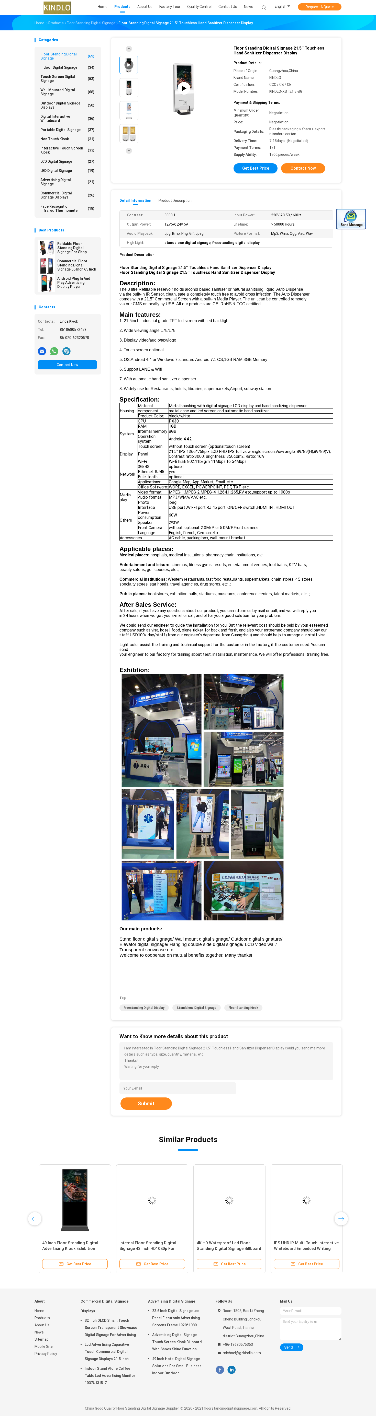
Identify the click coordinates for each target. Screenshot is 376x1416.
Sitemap (42, 1339)
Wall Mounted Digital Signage (67, 92)
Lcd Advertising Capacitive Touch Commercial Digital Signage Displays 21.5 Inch (107, 1351)
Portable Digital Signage (67, 130)
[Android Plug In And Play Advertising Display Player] (46, 283)
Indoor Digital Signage (67, 67)
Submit (146, 1104)
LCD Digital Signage (67, 161)
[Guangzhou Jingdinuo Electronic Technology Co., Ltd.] (57, 8)
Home (39, 1311)
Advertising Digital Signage (67, 182)
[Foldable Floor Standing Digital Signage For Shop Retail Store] (46, 248)
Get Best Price (255, 168)
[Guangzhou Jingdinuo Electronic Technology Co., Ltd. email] (42, 351)
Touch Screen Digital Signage (67, 79)
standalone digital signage (196, 1008)
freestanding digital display (144, 1008)
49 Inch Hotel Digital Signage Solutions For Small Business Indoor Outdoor (177, 1366)
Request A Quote (320, 7)
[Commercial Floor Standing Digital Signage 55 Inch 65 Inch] (46, 266)
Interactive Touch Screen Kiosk (67, 150)
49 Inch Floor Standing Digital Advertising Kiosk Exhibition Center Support (66, 1249)
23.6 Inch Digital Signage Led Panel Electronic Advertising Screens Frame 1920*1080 (176, 1318)
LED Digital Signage (67, 171)
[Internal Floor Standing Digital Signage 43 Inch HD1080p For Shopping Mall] (148, 1200)
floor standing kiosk (243, 1008)
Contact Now (67, 365)
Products (42, 1318)
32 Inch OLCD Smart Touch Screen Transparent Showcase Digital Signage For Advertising (111, 1327)
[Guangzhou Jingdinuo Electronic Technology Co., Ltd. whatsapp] (54, 351)
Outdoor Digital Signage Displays (67, 105)
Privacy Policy (46, 1354)
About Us (42, 1325)
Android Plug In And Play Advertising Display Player (73, 282)
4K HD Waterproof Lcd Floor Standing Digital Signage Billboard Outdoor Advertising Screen (224, 1249)
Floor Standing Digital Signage (67, 56)
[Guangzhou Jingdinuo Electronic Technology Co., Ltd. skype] (66, 351)
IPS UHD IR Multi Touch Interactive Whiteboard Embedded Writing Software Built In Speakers (302, 1249)
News (39, 1332)
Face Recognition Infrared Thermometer (67, 208)
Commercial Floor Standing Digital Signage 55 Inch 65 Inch (76, 265)
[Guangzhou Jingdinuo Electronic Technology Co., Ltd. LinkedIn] (231, 1369)
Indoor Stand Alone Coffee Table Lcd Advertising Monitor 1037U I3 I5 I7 (110, 1375)
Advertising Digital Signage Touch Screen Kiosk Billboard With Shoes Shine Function (177, 1342)
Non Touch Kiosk (67, 139)
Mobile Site (44, 1346)
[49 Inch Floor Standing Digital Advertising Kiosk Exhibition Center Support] (70, 1200)
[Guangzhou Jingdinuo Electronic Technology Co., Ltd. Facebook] (220, 1369)
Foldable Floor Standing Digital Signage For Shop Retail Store (72, 248)
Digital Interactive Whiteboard (67, 118)
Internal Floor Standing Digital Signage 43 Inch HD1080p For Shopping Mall (143, 1249)
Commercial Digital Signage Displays (67, 195)
